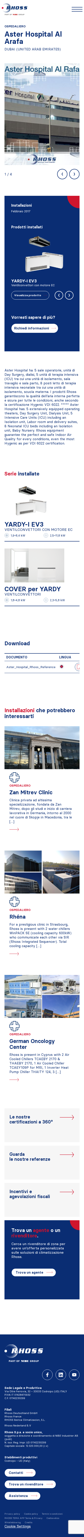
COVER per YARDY (32, 589)
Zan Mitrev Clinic (30, 792)
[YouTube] (74, 1374)
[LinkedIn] (61, 1374)
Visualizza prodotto (27, 295)
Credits (28, 1522)
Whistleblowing (12, 1522)
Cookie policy (31, 1513)
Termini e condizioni (52, 1513)
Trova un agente (29, 1272)
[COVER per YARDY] (34, 564)
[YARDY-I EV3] (29, 500)
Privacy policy (12, 1513)
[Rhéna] (42, 872)
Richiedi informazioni (31, 328)
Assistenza (18, 1496)
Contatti (16, 1473)
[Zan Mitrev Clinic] (42, 747)
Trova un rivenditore (26, 1484)
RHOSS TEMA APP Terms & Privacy (23, 1518)
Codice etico (52, 1518)
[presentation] (62, 174)
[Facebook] (47, 1374)
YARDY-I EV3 (23, 524)
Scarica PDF (79, 667)
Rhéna (17, 916)
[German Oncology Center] (42, 996)
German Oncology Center (32, 1044)
